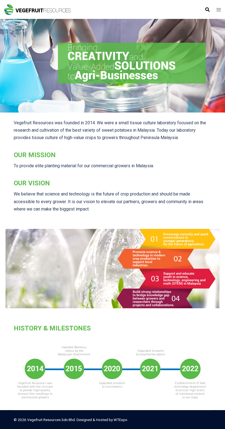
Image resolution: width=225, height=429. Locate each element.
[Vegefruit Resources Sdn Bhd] (37, 9)
